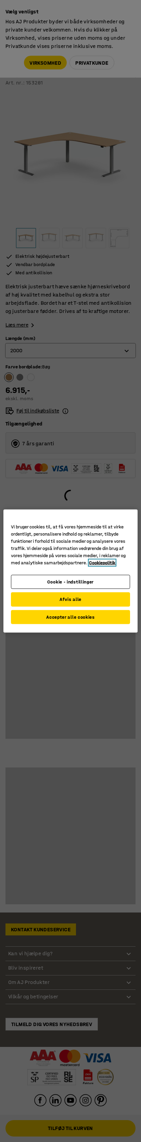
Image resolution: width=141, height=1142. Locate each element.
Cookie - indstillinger (70, 582)
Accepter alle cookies (70, 617)
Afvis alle (70, 599)
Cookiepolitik (102, 562)
